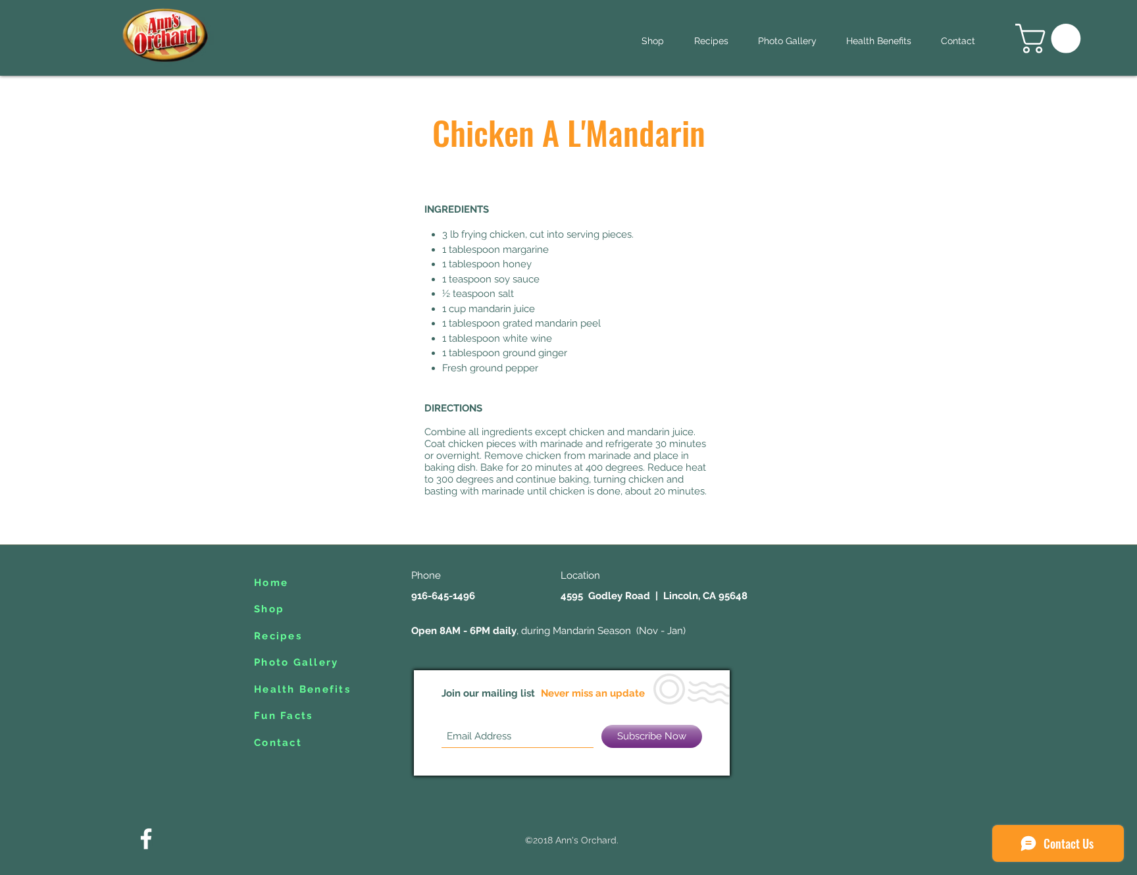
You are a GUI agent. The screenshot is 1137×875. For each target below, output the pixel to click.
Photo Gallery (296, 662)
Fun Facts (283, 716)
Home (271, 583)
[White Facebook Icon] (146, 839)
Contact (278, 743)
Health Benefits (302, 689)
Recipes (278, 636)
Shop (269, 609)
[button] (1051, 38)
